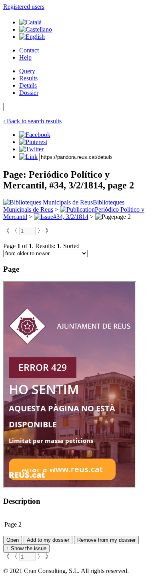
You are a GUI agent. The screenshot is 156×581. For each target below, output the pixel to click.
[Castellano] (35, 29)
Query (27, 71)
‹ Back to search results (32, 121)
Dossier (28, 92)
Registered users (23, 6)
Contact (29, 50)
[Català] (30, 22)
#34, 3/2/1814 (70, 216)
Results (28, 78)
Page (10, 524)
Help (25, 57)
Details (28, 85)
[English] (32, 36)
